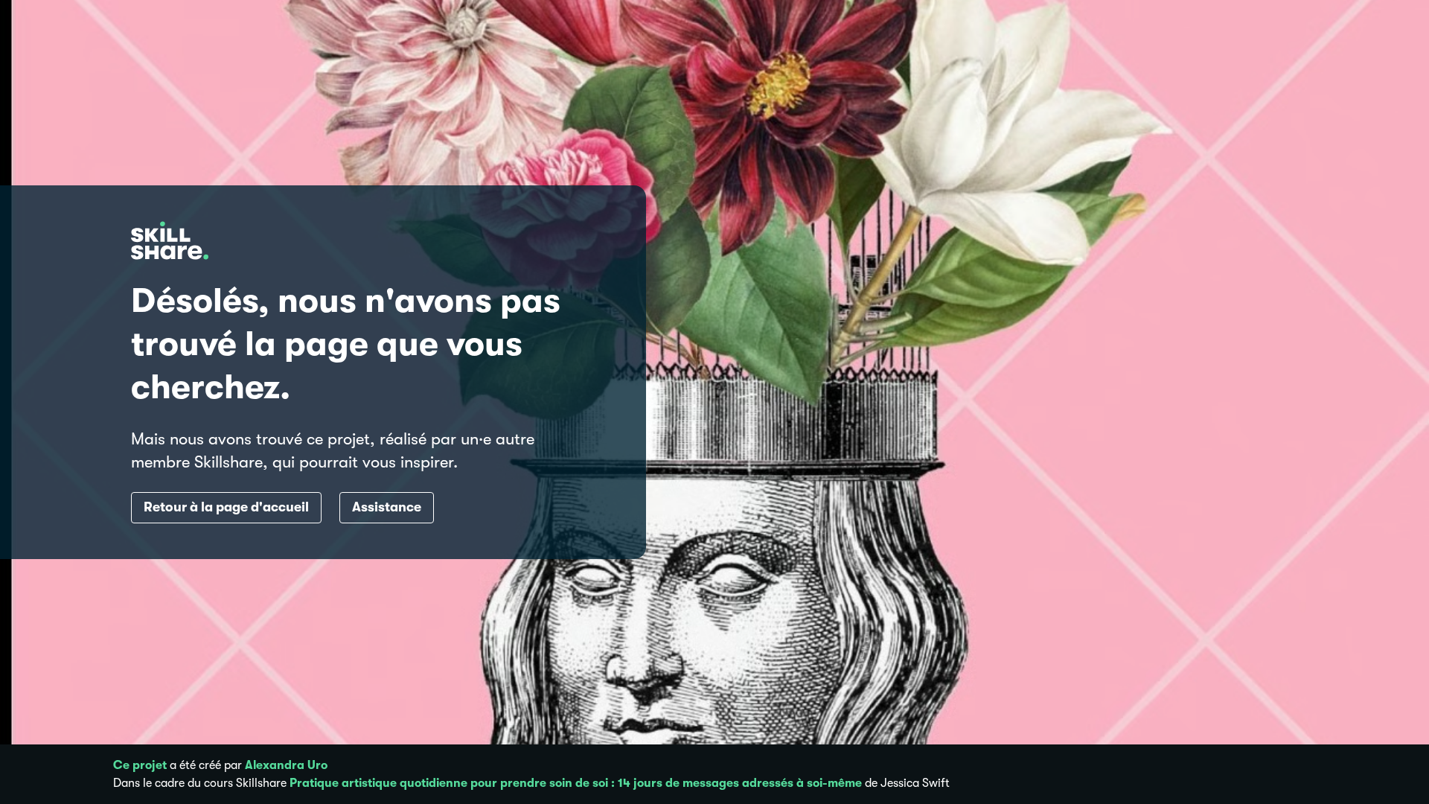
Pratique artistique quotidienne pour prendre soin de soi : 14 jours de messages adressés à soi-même (576, 783)
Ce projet (140, 765)
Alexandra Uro (286, 765)
